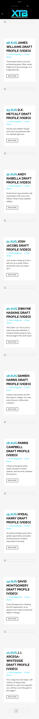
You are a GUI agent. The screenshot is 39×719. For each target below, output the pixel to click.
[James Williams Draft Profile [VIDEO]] (19, 29)
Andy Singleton (15, 54)
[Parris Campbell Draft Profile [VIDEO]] (19, 430)
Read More (12, 76)
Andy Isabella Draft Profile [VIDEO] (19, 178)
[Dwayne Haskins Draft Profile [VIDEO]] (19, 295)
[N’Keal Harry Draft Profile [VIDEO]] (19, 501)
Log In (19, 1)
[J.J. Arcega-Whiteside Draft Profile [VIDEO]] (19, 639)
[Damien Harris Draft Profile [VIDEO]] (19, 362)
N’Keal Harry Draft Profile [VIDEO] (18, 518)
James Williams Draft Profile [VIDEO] (19, 47)
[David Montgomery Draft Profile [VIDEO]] (19, 568)
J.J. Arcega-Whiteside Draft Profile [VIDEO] (18, 661)
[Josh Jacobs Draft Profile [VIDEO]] (19, 228)
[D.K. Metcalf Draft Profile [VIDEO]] (19, 97)
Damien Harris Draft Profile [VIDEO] (18, 380)
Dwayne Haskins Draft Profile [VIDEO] (18, 313)
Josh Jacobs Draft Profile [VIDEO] (18, 245)
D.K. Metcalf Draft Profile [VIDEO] (18, 114)
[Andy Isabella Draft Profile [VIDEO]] (19, 161)
